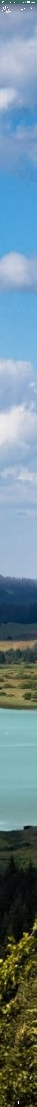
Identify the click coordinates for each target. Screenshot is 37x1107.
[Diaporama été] (18, 553)
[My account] (34, 9)
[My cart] (30, 9)
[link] (27, 2)
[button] (30, 9)
